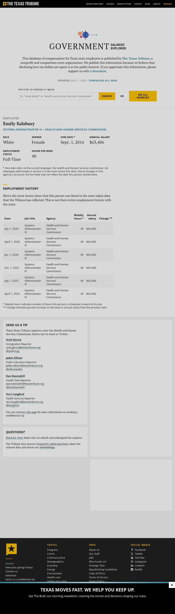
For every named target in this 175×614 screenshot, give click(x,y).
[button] (87, 307)
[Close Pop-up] (172, 585)
